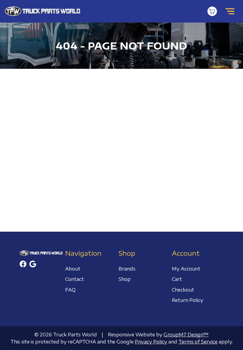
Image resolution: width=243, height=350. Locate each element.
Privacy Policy (151, 342)
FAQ (70, 290)
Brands (127, 269)
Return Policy (187, 300)
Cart (177, 279)
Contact (74, 279)
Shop (125, 279)
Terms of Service (198, 342)
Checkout (183, 290)
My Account (186, 269)
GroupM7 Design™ (186, 335)
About (72, 269)
